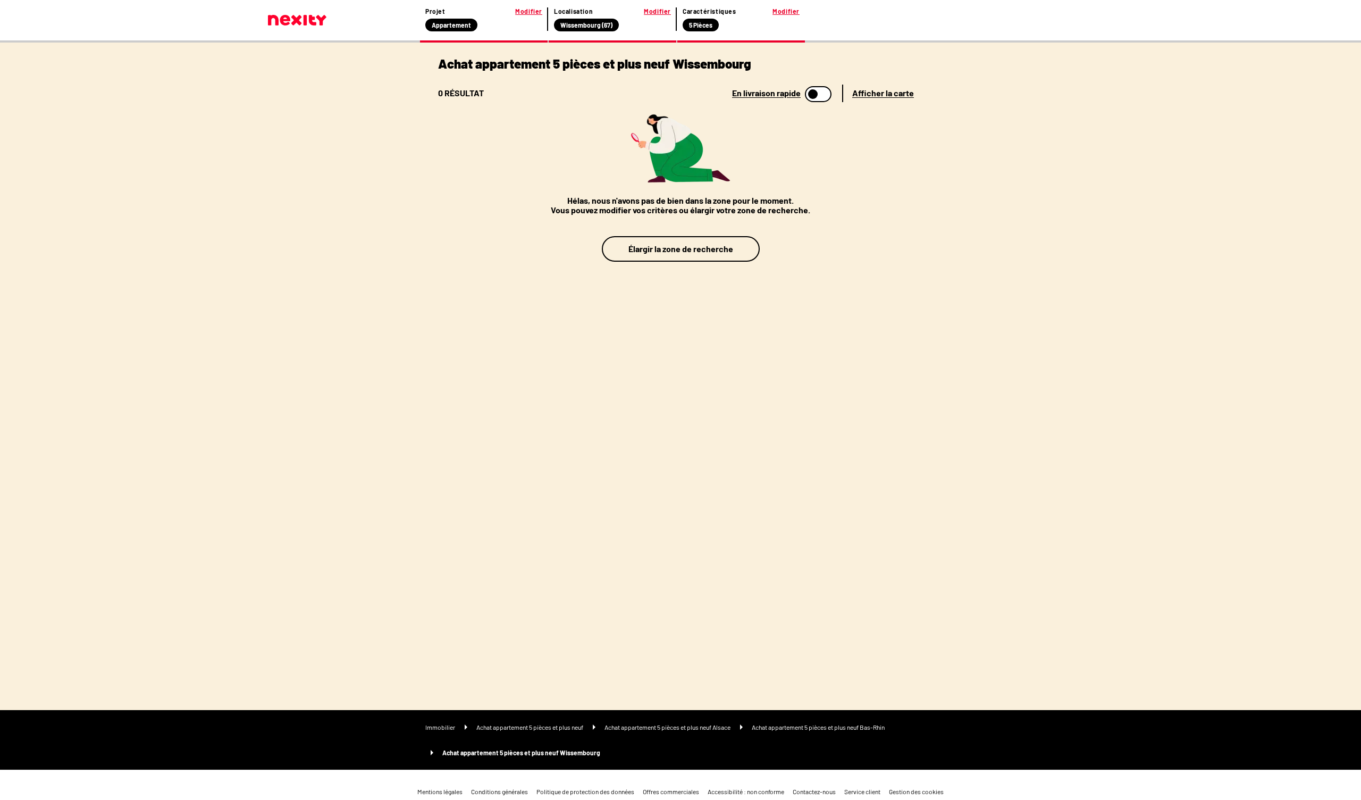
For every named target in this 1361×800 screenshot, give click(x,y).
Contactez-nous (814, 791)
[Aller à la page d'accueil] (297, 20)
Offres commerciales (671, 791)
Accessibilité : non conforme (746, 791)
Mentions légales (440, 791)
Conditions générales (499, 791)
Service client (862, 791)
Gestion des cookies (916, 791)
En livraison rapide (766, 93)
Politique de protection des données (585, 791)
